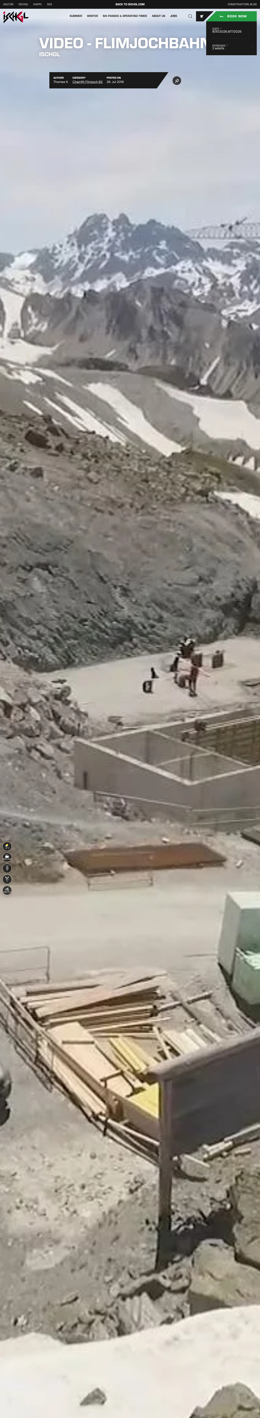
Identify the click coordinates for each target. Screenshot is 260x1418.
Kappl (37, 4)
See (49, 4)
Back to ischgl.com (130, 4)
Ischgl (23, 4)
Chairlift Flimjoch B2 (88, 82)
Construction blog (242, 4)
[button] (190, 16)
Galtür (8, 4)
